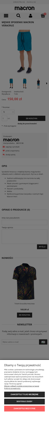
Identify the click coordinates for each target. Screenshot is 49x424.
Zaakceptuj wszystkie (24, 409)
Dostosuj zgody (24, 401)
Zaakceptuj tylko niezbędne (24, 394)
